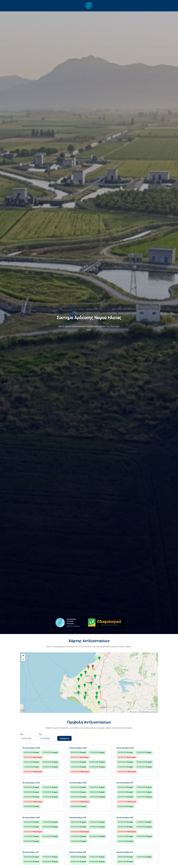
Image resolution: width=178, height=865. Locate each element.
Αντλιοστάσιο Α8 (124, 817)
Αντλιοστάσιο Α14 (125, 748)
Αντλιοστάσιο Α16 (31, 748)
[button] (93, 667)
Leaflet (134, 712)
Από (21, 734)
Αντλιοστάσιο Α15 (78, 748)
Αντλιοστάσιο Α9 (78, 817)
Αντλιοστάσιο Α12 (78, 782)
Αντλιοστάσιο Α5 (124, 852)
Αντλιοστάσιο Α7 (31, 852)
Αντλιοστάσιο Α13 (31, 782)
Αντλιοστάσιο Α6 (78, 852)
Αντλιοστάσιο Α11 (124, 782)
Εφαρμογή (64, 738)
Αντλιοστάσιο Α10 (31, 817)
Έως (40, 734)
